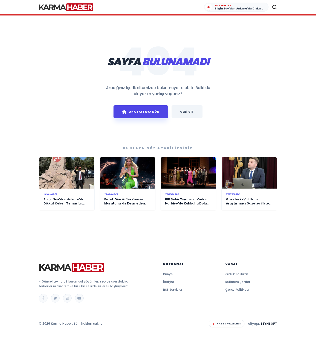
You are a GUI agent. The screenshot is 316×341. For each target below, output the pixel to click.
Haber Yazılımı (228, 323)
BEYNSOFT (269, 323)
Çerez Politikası (237, 289)
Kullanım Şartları (238, 282)
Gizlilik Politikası (237, 274)
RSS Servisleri (173, 289)
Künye (168, 274)
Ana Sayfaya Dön (144, 112)
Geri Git (187, 112)
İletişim (168, 282)
